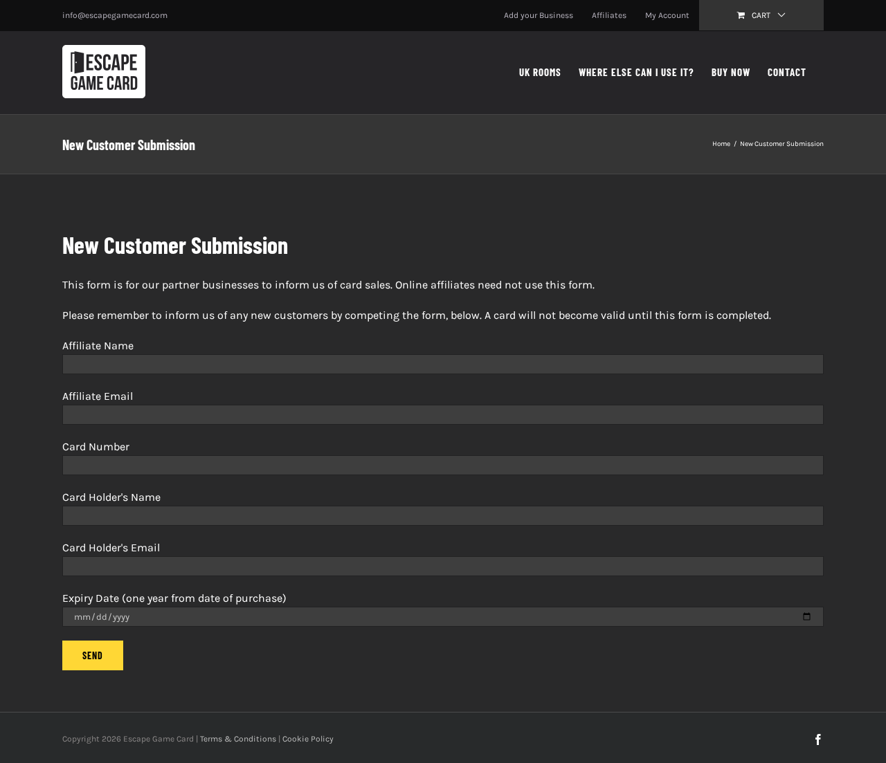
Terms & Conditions (238, 739)
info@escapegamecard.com (115, 15)
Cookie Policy (308, 739)
